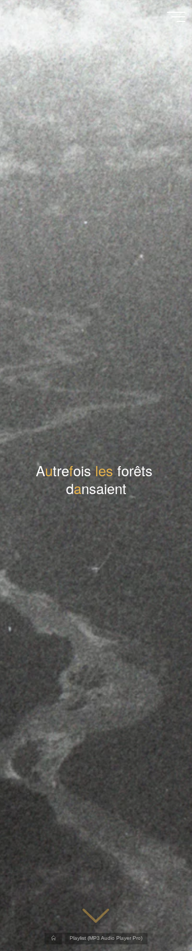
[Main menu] (176, 17)
